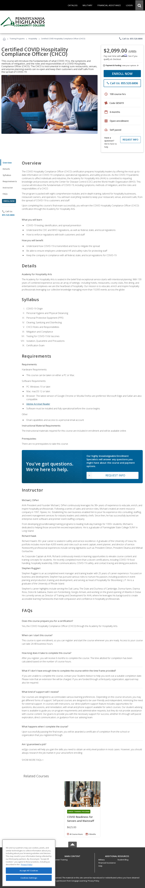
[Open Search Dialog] (139, 5)
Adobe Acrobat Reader (38, 404)
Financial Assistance (107, 862)
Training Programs (17, 38)
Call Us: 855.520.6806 (130, 38)
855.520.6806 (8, 215)
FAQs (5, 193)
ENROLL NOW (122, 73)
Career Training (60, 859)
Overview (7, 162)
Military (101, 859)
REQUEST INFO (130, 139)
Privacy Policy (93, 880)
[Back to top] (72, 855)
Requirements (10, 181)
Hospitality (33, 38)
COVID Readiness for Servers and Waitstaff (80, 819)
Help (100, 866)
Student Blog (122, 859)
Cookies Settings (29, 878)
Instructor (8, 187)
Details (6, 169)
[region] (28, 862)
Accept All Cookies (29, 870)
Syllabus (7, 175)
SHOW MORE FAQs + (32, 759)
